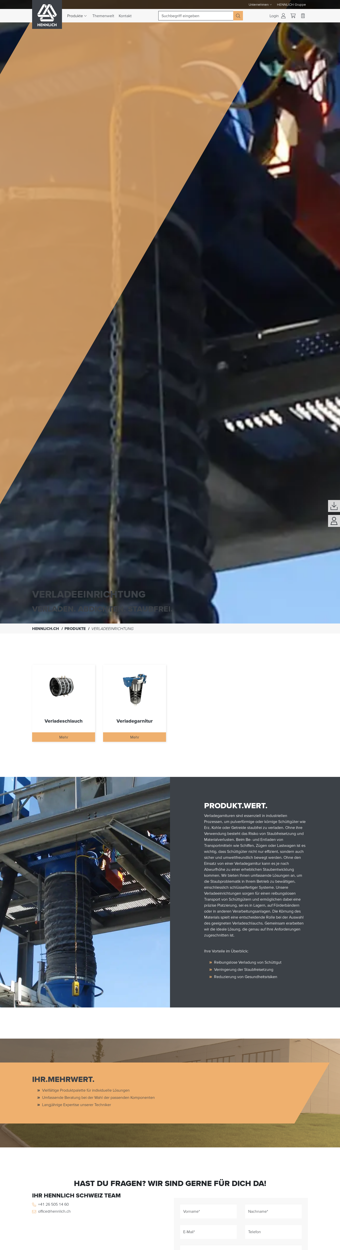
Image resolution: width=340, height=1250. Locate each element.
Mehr (63, 737)
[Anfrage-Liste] (303, 16)
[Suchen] (238, 15)
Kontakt (125, 15)
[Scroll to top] (330, 1244)
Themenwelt (103, 15)
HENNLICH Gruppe (291, 4)
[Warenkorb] (293, 16)
